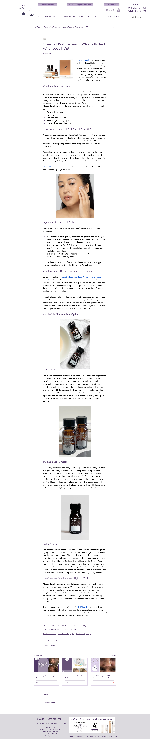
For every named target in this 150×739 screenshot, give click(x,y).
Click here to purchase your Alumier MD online (92, 718)
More (88, 27)
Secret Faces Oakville (49, 626)
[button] (118, 10)
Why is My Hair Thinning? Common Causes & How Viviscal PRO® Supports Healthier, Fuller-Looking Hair (46, 677)
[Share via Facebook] (44, 640)
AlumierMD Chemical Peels (71, 629)
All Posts (37, 27)
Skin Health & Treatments (73, 27)
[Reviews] (133, 17)
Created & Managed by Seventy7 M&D (105, 736)
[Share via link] (56, 640)
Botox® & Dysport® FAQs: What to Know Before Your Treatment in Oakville (102, 677)
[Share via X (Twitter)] (48, 640)
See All (114, 655)
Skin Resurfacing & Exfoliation (82, 626)
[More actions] (106, 39)
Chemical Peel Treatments (64, 626)
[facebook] (140, 17)
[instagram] (138, 17)
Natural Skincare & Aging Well (66, 634)
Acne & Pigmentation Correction (52, 629)
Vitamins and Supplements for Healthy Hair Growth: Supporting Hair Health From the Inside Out (75, 677)
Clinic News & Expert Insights (83, 634)
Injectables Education (52, 27)
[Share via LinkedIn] (52, 640)
